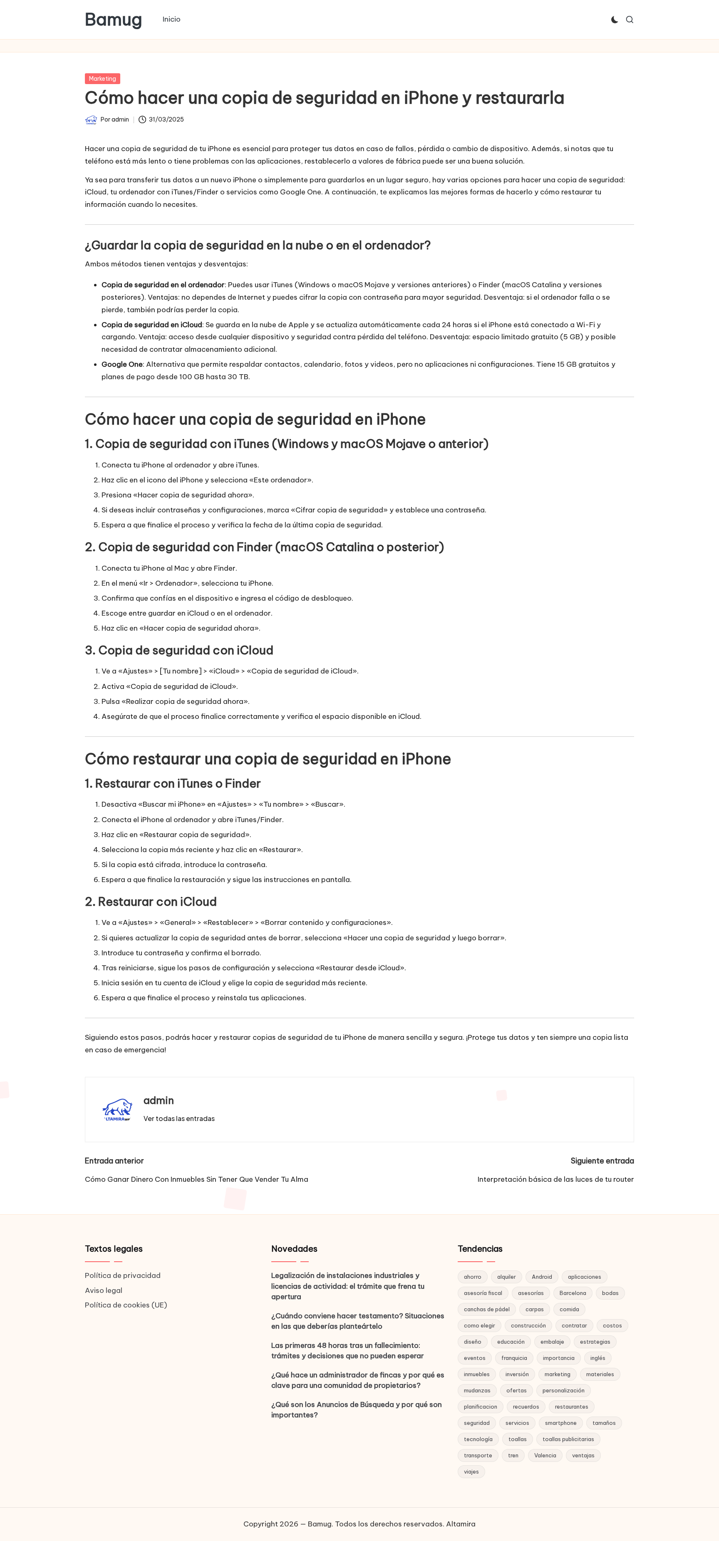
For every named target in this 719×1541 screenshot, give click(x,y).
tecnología (478, 1439)
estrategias (595, 1341)
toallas (517, 1439)
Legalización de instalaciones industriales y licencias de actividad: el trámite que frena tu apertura (347, 1286)
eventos (475, 1358)
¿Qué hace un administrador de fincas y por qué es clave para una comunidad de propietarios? (357, 1380)
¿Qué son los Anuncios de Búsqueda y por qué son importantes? (356, 1410)
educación (511, 1341)
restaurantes (571, 1406)
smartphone (561, 1422)
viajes (471, 1471)
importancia (559, 1358)
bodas (610, 1293)
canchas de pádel (487, 1309)
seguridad (477, 1422)
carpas (535, 1309)
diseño (472, 1341)
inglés (597, 1358)
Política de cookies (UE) (126, 1305)
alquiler (506, 1276)
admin (159, 1100)
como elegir (479, 1325)
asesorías (531, 1293)
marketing (557, 1374)
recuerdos (526, 1406)
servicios (517, 1422)
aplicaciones (584, 1276)
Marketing (102, 78)
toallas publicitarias (568, 1439)
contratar (574, 1325)
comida (569, 1309)
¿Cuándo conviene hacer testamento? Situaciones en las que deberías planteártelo (357, 1321)
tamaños (604, 1422)
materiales (600, 1374)
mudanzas (477, 1390)
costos (612, 1325)
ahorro (472, 1276)
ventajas (583, 1455)
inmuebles (477, 1374)
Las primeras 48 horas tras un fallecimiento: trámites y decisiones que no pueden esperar (347, 1351)
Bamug (113, 19)
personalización (564, 1390)
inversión (517, 1374)
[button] (179, 1118)
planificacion (480, 1406)
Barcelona (573, 1293)
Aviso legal (103, 1290)
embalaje (552, 1341)
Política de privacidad (123, 1275)
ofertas (516, 1390)
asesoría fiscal (483, 1293)
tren (513, 1455)
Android (542, 1276)
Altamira (461, 1524)
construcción (528, 1325)
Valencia (545, 1455)
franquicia (514, 1358)
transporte (478, 1455)
